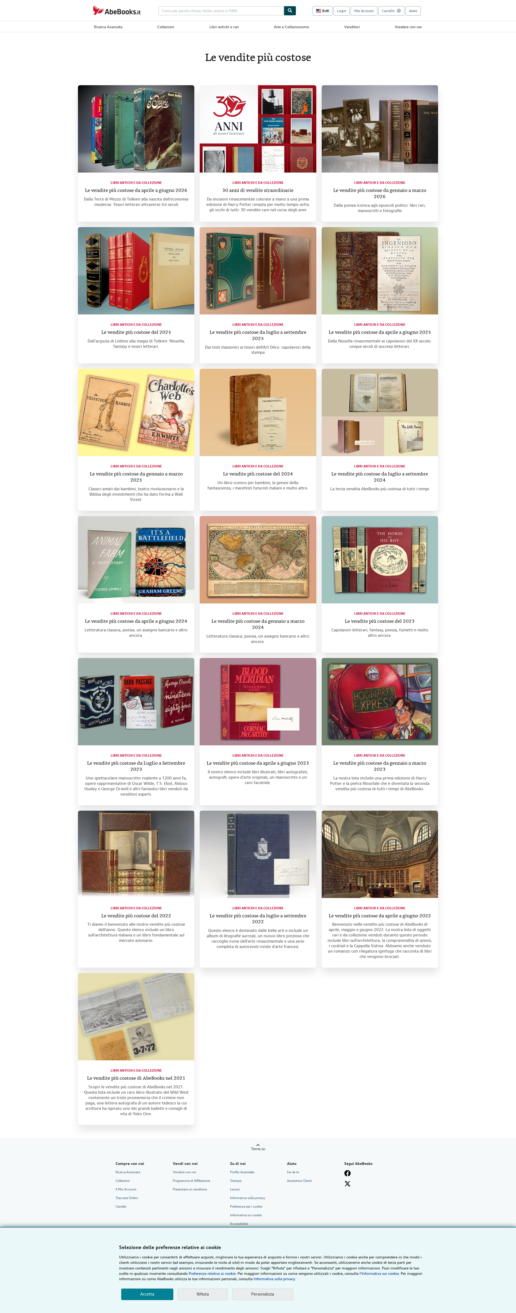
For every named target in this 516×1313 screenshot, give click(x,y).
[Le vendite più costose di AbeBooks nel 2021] (136, 1016)
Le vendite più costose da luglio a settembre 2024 (379, 477)
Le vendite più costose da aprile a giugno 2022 (380, 916)
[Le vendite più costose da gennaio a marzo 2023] (380, 701)
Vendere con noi (408, 26)
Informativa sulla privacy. (275, 1278)
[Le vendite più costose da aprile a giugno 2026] (136, 129)
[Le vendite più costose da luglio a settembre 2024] (380, 412)
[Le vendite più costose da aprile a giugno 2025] (380, 270)
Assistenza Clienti (299, 1181)
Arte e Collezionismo (291, 26)
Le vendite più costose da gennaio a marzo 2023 (379, 766)
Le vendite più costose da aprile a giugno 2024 (136, 621)
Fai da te (293, 1172)
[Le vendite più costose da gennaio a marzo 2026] (380, 129)
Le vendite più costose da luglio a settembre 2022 (258, 919)
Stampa (235, 1181)
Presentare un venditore (190, 1189)
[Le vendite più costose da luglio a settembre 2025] (258, 270)
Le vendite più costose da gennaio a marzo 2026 (379, 194)
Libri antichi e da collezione (136, 183)
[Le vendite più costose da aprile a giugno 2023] (258, 701)
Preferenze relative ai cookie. (212, 1273)
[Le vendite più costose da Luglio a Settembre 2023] (136, 701)
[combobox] (221, 10)
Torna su (258, 1148)
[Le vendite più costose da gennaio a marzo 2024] (258, 559)
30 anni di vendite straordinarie (257, 190)
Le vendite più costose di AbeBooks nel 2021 (136, 1078)
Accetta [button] (147, 1294)
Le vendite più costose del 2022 (136, 916)
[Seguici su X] (347, 1183)
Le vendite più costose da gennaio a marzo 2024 (258, 624)
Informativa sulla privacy (247, 1198)
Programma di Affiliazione (191, 1181)
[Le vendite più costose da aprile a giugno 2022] (380, 854)
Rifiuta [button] (203, 1294)
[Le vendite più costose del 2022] (136, 854)
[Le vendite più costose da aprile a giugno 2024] (136, 559)
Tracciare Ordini (127, 1198)
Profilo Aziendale (242, 1172)
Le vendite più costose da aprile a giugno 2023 (258, 763)
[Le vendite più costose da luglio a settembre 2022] (258, 854)
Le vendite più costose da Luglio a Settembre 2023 (136, 766)
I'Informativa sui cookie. (380, 1273)
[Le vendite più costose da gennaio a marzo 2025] (136, 412)
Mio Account (364, 11)
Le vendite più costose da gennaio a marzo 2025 (136, 477)
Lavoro (235, 1189)
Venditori (352, 26)
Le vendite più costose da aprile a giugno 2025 (380, 332)
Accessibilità (239, 1224)
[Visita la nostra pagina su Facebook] (347, 1173)
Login (341, 11)
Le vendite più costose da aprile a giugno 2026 (136, 190)
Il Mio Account (126, 1189)
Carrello (121, 1206)
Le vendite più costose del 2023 (380, 621)
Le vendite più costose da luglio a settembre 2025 (258, 335)
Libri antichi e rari (224, 26)
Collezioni (165, 26)
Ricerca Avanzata (108, 26)
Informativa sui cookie (246, 1215)
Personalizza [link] (262, 1294)
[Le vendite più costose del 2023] (380, 559)
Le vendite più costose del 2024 (258, 474)
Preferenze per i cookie (246, 1206)
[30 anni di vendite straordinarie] (258, 129)
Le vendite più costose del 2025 (136, 332)
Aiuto (413, 11)
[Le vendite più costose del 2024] (258, 412)
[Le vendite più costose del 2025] (136, 270)
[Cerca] (290, 10)
